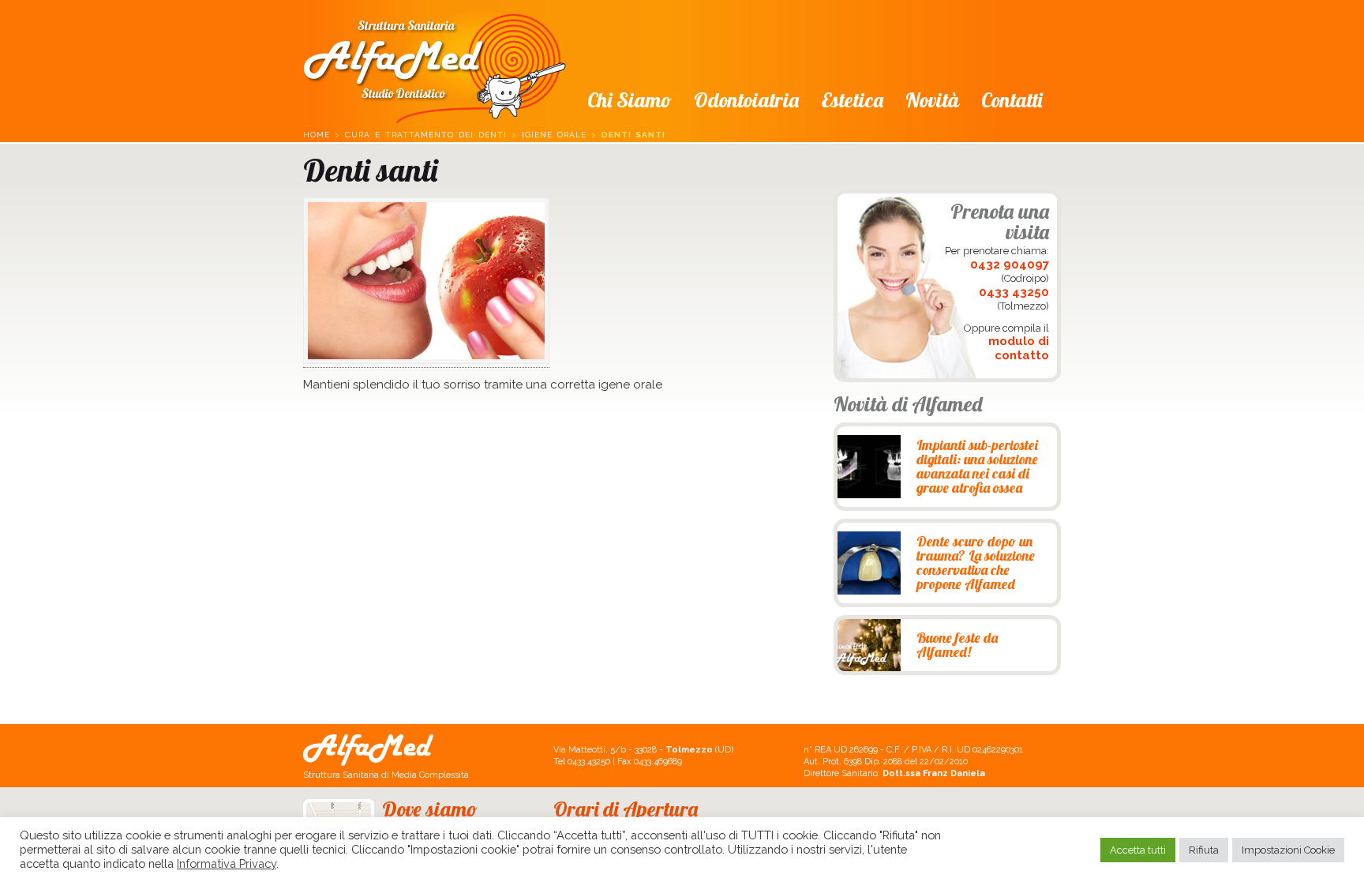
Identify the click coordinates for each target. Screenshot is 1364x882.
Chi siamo (629, 100)
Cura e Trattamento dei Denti (426, 134)
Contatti (1011, 100)
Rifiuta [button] (1204, 850)
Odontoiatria (746, 100)
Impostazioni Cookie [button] (1288, 850)
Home (316, 134)
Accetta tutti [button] (1138, 850)
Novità (932, 100)
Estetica (852, 100)
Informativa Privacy (226, 863)
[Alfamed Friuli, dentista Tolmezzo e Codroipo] (434, 64)
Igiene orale (554, 134)
